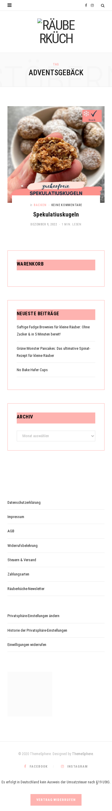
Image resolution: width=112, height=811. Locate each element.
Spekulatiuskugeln (56, 214)
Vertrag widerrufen (56, 800)
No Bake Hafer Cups (32, 370)
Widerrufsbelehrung (22, 545)
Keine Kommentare (66, 205)
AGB (10, 531)
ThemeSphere (82, 754)
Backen (40, 205)
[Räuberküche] (56, 31)
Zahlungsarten (18, 574)
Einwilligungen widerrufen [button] (26, 644)
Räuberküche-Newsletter (26, 588)
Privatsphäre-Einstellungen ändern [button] (33, 616)
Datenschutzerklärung (24, 502)
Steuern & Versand (21, 560)
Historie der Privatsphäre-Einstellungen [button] (37, 630)
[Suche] (103, 5)
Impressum (15, 516)
